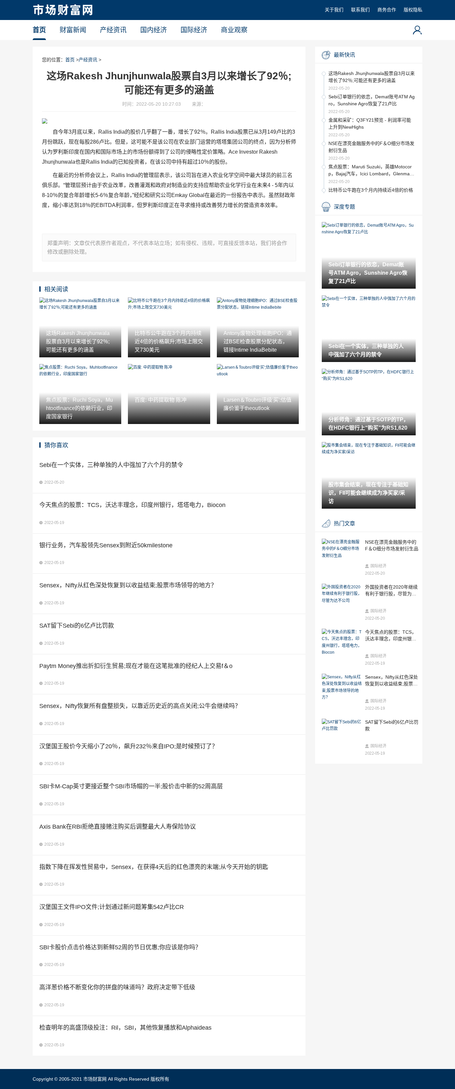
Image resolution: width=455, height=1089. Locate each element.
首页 (39, 30)
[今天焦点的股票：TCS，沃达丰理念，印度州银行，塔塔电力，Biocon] (342, 642)
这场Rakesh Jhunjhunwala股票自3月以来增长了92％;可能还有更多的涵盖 (371, 77)
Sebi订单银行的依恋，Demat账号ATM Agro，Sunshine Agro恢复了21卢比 (371, 100)
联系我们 (360, 9)
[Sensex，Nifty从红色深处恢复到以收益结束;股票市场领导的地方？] (342, 687)
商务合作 (386, 9)
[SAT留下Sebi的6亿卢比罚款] (342, 725)
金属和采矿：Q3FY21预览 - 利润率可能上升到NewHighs (369, 123)
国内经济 (153, 30)
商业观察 (234, 30)
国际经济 (194, 30)
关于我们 (334, 9)
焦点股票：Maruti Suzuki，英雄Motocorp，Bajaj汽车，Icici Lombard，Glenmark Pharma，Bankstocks (371, 170)
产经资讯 (113, 30)
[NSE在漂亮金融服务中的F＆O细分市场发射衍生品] (342, 549)
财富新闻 (73, 30)
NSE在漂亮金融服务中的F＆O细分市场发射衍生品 (371, 147)
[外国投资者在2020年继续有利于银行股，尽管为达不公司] (342, 594)
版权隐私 (413, 9)
